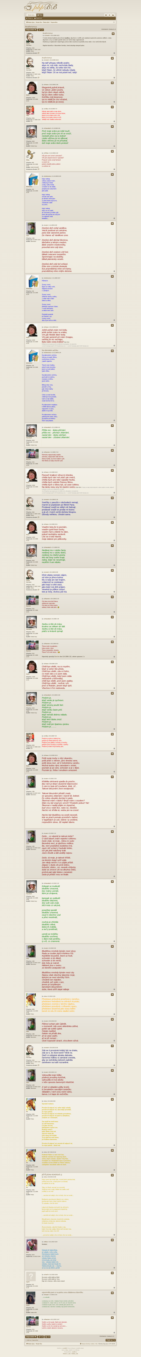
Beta (27, 1252)
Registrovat (39, 18)
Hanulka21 (29, 138)
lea (27, 1006)
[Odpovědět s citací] (113, 33)
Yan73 (27, 1282)
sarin (27, 235)
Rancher (28, 459)
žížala (27, 160)
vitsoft (28, 43)
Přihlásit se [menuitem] (110, 15)
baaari (28, 1305)
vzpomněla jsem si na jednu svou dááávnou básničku (62, 1292)
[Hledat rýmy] (41, 6)
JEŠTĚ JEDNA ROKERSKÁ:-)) (52, 1175)
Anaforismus (31, 26)
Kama (27, 95)
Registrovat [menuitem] (113, 15)
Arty (67, 1350)
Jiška (27, 115)
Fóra (40, 15)
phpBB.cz (74, 1351)
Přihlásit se (30, 18)
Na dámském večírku (50, 350)
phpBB (65, 1348)
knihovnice (29, 186)
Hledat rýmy (31, 15)
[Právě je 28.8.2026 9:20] (114, 22)
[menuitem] (106, 15)
